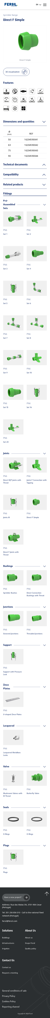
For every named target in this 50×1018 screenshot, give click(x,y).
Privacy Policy (8, 996)
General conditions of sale (14, 991)
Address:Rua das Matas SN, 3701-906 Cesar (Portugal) (22, 906)
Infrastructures (8, 943)
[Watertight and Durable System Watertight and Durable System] (6, 108)
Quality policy (30, 948)
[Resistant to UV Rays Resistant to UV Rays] (23, 100)
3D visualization (12, 72)
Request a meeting (10, 973)
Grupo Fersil (30, 943)
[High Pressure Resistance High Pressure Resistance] (15, 100)
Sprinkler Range (10, 15)
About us (29, 937)
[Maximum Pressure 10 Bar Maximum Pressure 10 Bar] (6, 100)
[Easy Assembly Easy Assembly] (32, 91)
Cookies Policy (9, 1001)
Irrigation (5, 948)
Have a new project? (12, 897)
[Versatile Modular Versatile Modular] (23, 108)
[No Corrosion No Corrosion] (40, 91)
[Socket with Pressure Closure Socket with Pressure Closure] (23, 91)
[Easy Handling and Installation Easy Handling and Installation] (15, 91)
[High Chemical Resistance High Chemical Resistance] (40, 100)
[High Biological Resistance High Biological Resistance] (32, 100)
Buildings (6, 937)
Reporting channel (10, 1007)
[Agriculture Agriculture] (6, 91)
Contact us (6, 967)
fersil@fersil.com (9, 921)
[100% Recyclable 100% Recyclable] (15, 108)
